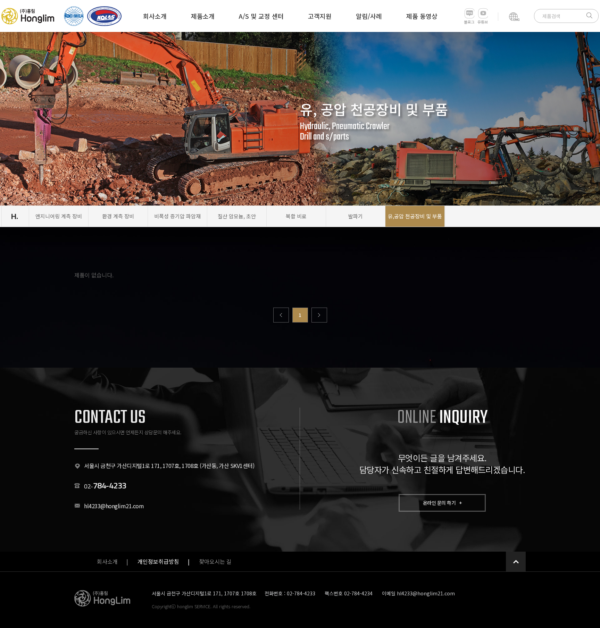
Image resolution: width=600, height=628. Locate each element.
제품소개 (203, 15)
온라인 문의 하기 (442, 502)
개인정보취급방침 (158, 561)
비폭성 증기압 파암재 (177, 216)
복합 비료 (296, 216)
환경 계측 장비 (118, 216)
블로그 (469, 22)
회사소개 (155, 15)
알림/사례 (369, 15)
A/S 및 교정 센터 (261, 15)
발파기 (355, 216)
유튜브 (482, 22)
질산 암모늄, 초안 (237, 216)
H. (14, 216)
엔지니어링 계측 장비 (58, 216)
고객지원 (320, 15)
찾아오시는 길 (215, 561)
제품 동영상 (422, 15)
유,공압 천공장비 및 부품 (415, 216)
